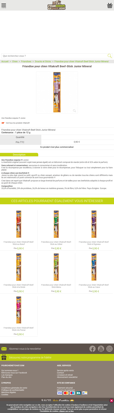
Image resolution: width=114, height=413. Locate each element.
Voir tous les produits (18, 123)
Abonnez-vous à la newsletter (25, 348)
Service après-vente (65, 370)
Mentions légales (8, 392)
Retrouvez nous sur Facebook (14, 373)
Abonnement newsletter (67, 377)
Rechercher (110, 56)
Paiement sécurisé (65, 388)
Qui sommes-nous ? (9, 370)
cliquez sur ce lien (66, 411)
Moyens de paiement (66, 390)
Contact (60, 373)
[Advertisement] (57, 31)
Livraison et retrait (65, 375)
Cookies (4, 394)
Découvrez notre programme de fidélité (30, 357)
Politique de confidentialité (12, 390)
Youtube (101, 349)
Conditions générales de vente (14, 388)
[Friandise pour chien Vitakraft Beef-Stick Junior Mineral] (57, 112)
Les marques (7, 375)
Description (19, 154)
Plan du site (6, 377)
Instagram (109, 349)
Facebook (92, 349)
